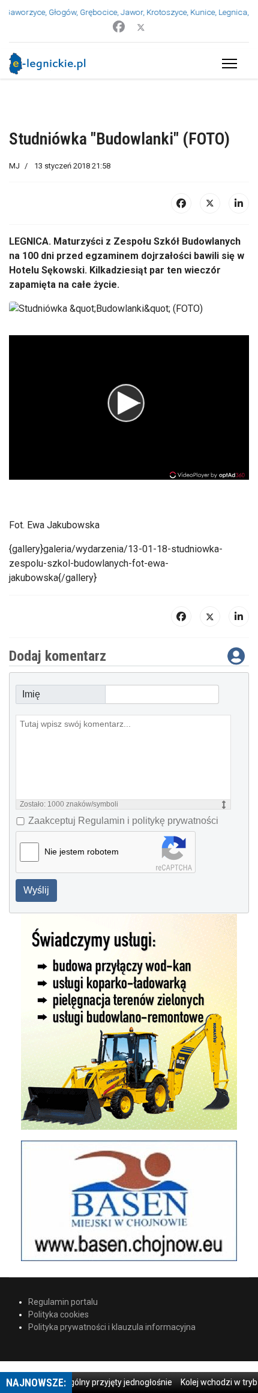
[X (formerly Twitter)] (210, 203)
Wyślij (36, 890)
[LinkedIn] (239, 203)
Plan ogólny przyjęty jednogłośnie (101, 1382)
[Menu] (227, 64)
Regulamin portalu (63, 1302)
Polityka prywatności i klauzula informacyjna (112, 1327)
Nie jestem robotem (81, 851)
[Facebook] (119, 27)
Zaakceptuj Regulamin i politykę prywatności (123, 821)
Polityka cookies (58, 1314)
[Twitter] (141, 27)
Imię (31, 694)
